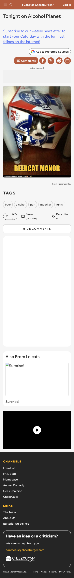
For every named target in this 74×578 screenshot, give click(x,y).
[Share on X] (51, 60)
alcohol (20, 204)
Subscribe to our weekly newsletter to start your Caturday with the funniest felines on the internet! (34, 36)
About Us (9, 518)
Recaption (62, 216)
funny (60, 204)
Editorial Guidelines (16, 523)
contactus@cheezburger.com (25, 550)
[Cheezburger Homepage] (37, 559)
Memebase (10, 479)
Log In (67, 5)
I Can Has (9, 468)
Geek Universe (12, 491)
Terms (35, 571)
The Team (9, 512)
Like (12, 216)
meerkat (45, 204)
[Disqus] (37, 293)
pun (32, 204)
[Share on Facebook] (42, 60)
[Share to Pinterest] (59, 60)
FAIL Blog (9, 474)
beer (8, 204)
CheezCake (10, 496)
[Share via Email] (67, 60)
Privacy (43, 571)
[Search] (11, 5)
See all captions (31, 216)
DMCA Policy (65, 571)
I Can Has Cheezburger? (38, 5)
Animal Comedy (13, 485)
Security (53, 571)
